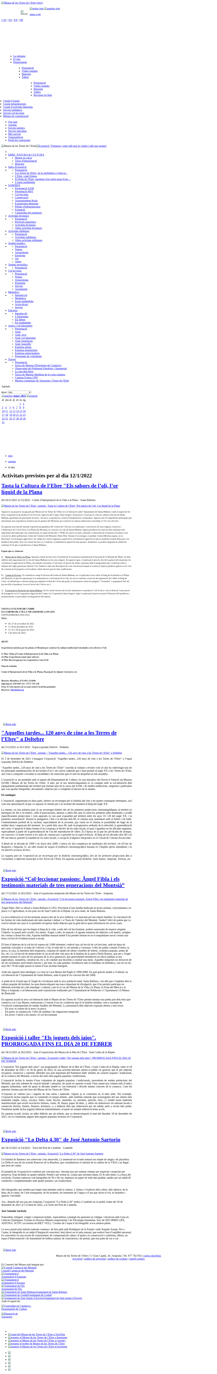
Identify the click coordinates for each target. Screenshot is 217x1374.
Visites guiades (30, 71)
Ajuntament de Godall (40, 1295)
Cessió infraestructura (14, 103)
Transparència (15, 137)
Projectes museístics (25, 221)
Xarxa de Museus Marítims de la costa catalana (40, 374)
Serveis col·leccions (13, 113)
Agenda (12, 124)
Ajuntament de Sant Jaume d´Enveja (62, 1298)
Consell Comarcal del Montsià (17, 1270)
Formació (20, 209)
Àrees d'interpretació (26, 160)
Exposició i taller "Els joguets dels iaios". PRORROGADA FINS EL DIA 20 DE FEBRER (56, 1040)
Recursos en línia (43, 95)
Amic (18, 331)
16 (24, 411)
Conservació (21, 197)
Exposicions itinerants (26, 203)
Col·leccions (21, 194)
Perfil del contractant (19, 140)
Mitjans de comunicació (15, 116)
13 (14, 411)
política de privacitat (95, 1258)
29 (20, 418)
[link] (37, 8)
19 (10, 414)
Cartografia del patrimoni (28, 212)
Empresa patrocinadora (27, 353)
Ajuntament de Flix (11, 1289)
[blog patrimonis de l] (9, 1369)
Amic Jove (20, 334)
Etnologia (20, 255)
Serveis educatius (17, 131)
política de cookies (117, 1258)
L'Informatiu (21, 316)
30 (24, 418)
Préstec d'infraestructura (27, 206)
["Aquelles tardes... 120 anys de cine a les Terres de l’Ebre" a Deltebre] (61, 752)
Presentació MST (24, 191)
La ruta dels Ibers (24, 371)
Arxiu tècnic (21, 304)
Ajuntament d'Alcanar (13, 1282)
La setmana (19, 56)
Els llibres (20, 319)
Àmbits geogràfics (18, 264)
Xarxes (12, 359)
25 (6, 418)
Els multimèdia (23, 322)
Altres (18, 261)
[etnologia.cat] (9, 1362)
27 (14, 418)
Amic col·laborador (25, 337)
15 (20, 411)
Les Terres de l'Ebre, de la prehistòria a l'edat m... (41, 173)
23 (24, 414)
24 (3, 418)
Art (16, 258)
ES (10, 20)
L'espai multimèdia (25, 182)
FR (21, 20)
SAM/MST (14, 185)
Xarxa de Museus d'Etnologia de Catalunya (38, 365)
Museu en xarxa (23, 157)
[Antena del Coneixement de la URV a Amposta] (9, 1359)
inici (10, 455)
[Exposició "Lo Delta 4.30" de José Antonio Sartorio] (52, 1153)
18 (6, 414)
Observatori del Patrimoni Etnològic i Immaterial (41, 368)
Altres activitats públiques (28, 240)
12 (10, 411)
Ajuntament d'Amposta (13, 1276)
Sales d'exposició (17, 167)
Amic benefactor (24, 341)
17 (3, 414)
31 (3, 422)
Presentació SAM (24, 188)
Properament (20, 62)
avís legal (77, 1258)
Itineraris (26, 74)
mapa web (35, 14)
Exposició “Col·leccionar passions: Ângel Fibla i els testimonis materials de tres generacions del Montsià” (63, 882)
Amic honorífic (23, 344)
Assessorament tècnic (26, 200)
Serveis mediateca (12, 110)
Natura (18, 249)
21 (17, 414)
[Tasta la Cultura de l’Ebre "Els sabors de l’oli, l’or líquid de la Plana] (60, 505)
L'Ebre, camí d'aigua (26, 176)
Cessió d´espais (11, 100)
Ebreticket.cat (17, 690)
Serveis (19, 286)
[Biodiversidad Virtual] (9, 1352)
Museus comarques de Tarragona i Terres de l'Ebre (42, 380)
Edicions (12, 310)
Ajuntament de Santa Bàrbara (51, 1292)
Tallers (25, 77)
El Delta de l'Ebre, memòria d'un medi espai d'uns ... (43, 179)
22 (20, 414)
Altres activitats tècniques (28, 228)
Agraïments (21, 289)
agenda (12, 461)
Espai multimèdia (24, 301)
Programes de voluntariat (28, 356)
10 (3, 411)
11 (6, 411)
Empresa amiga (23, 347)
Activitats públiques (18, 231)
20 (14, 414)
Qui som (12, 121)
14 (17, 411)
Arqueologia (21, 252)
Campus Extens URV (26, 377)
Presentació (28, 67)
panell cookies (137, 1258)
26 (10, 418)
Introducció (21, 295)
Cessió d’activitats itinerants (18, 106)
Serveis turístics (16, 128)
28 (17, 418)
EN (16, 20)
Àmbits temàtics (16, 243)
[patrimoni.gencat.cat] (9, 1356)
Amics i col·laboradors (20, 325)
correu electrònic (152, 1255)
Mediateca (13, 292)
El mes (17, 59)
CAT (4, 20)
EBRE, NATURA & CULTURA (26, 154)
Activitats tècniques (18, 215)
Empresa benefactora (26, 350)
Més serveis (14, 134)
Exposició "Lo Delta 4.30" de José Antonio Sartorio (60, 1139)
